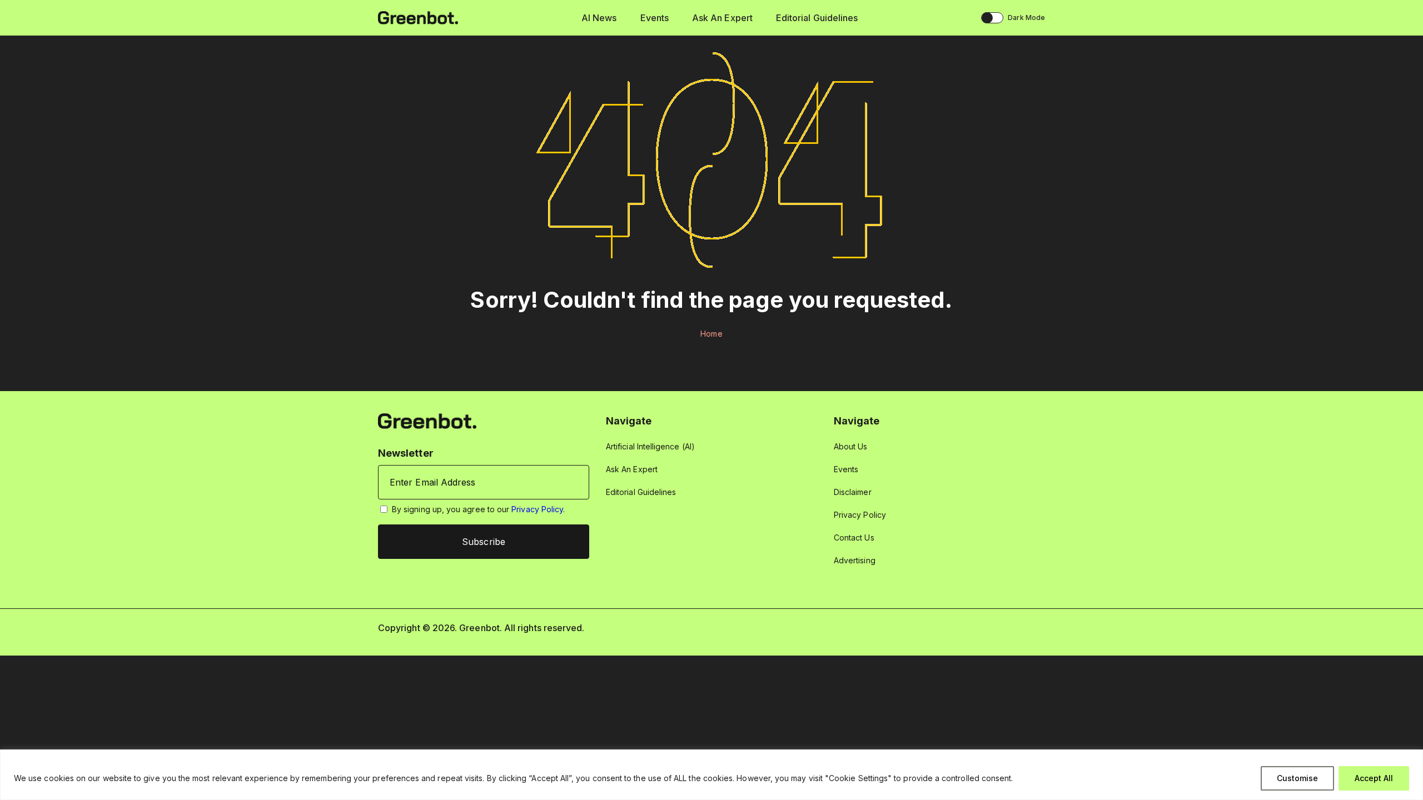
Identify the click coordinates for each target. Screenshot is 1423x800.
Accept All (1374, 778)
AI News (599, 17)
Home (711, 333)
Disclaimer (853, 492)
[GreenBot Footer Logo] (427, 420)
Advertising (854, 560)
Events (654, 17)
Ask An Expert (722, 17)
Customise (1297, 778)
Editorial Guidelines (817, 17)
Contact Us (854, 537)
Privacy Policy (537, 509)
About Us (851, 446)
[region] (711, 774)
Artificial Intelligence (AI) (650, 446)
